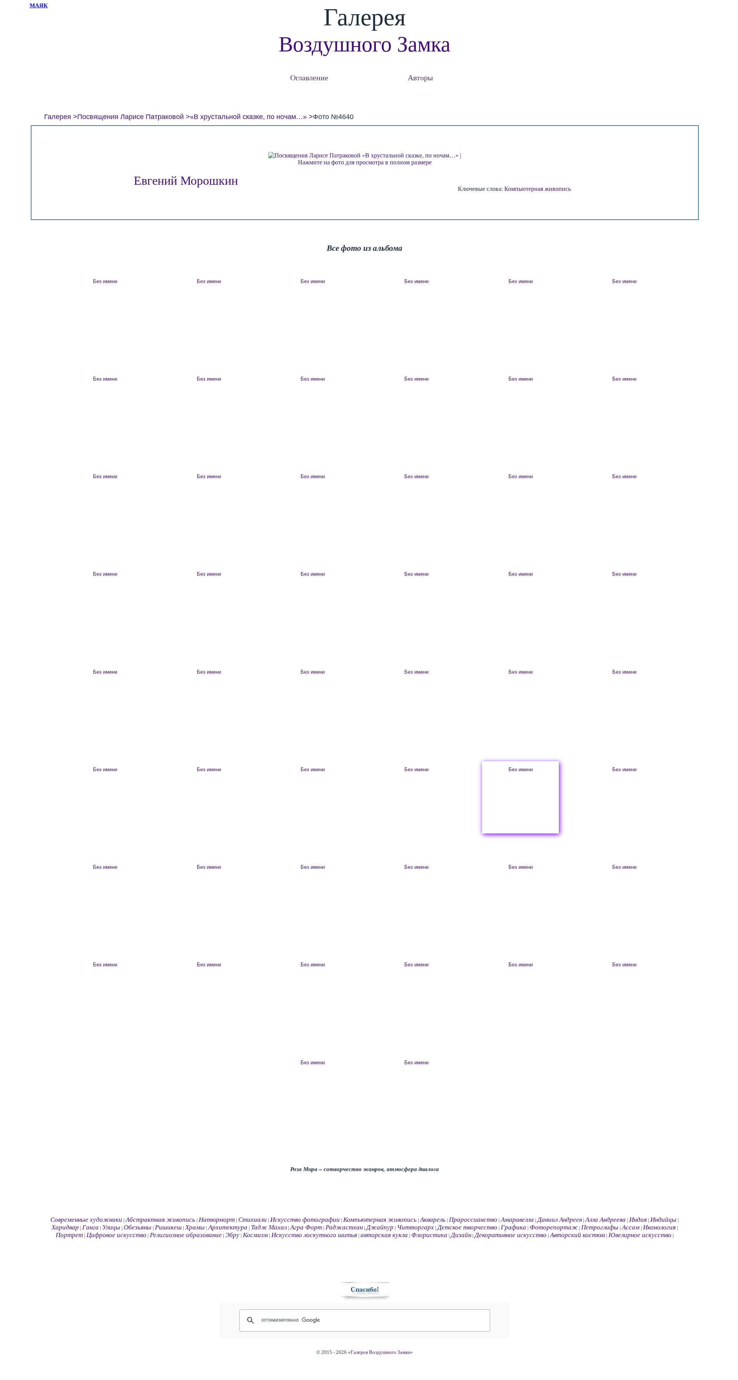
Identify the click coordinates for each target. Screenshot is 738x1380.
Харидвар (65, 1227)
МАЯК (39, 5)
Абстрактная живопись (160, 1219)
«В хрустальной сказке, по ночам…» (248, 117)
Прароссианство (473, 1219)
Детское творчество (467, 1227)
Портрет (69, 1235)
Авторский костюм (577, 1235)
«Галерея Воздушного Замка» (380, 1352)
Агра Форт (306, 1227)
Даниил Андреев (559, 1219)
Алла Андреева (605, 1219)
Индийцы (663, 1219)
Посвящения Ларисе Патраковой (130, 117)
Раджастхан (344, 1227)
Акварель (432, 1219)
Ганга (90, 1227)
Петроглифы (599, 1227)
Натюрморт (217, 1219)
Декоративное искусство (511, 1235)
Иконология (659, 1227)
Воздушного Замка (364, 44)
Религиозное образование (186, 1235)
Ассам (631, 1227)
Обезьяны (137, 1227)
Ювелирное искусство (640, 1235)
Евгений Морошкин (186, 180)
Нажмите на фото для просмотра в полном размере (365, 162)
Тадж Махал (269, 1227)
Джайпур (380, 1227)
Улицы (111, 1227)
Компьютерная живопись (537, 189)
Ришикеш (168, 1227)
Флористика (429, 1235)
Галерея (57, 117)
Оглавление (309, 77)
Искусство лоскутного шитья (314, 1235)
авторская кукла (384, 1235)
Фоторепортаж (554, 1227)
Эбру (232, 1235)
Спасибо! (365, 1289)
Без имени (105, 281)
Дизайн (461, 1235)
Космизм (255, 1235)
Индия (638, 1219)
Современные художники (86, 1219)
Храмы (195, 1227)
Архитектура (228, 1227)
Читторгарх (415, 1227)
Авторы (420, 77)
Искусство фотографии (305, 1219)
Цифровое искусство (116, 1235)
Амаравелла (517, 1219)
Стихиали (252, 1219)
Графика (513, 1227)
